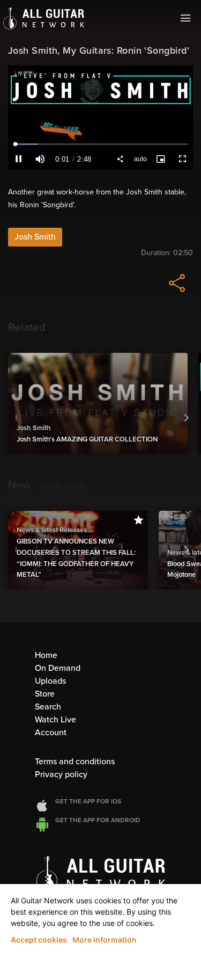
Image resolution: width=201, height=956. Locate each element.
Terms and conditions (75, 761)
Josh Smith (35, 236)
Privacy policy (61, 774)
